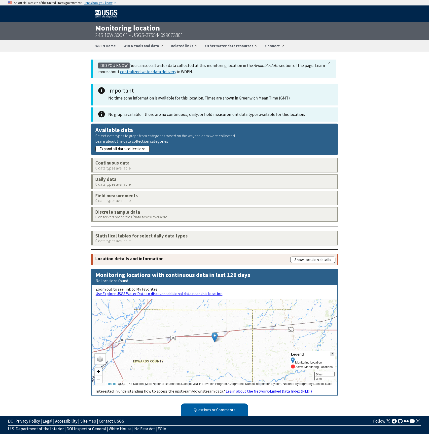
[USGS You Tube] (412, 422)
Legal (47, 421)
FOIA (162, 429)
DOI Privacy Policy (24, 421)
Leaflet (111, 383)
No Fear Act (144, 429)
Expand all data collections (122, 148)
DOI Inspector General (86, 429)
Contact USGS (111, 421)
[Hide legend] (332, 354)
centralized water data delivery (148, 71)
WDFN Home (105, 45)
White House (120, 429)
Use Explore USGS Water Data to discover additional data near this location (159, 293)
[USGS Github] (400, 422)
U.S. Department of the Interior (36, 429)
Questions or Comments (214, 409)
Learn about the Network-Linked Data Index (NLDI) (269, 391)
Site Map (88, 421)
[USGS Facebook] (394, 422)
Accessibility (66, 421)
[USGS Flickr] (406, 422)
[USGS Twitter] (388, 422)
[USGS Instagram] (418, 422)
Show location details (312, 259)
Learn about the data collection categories (131, 141)
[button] (215, 337)
